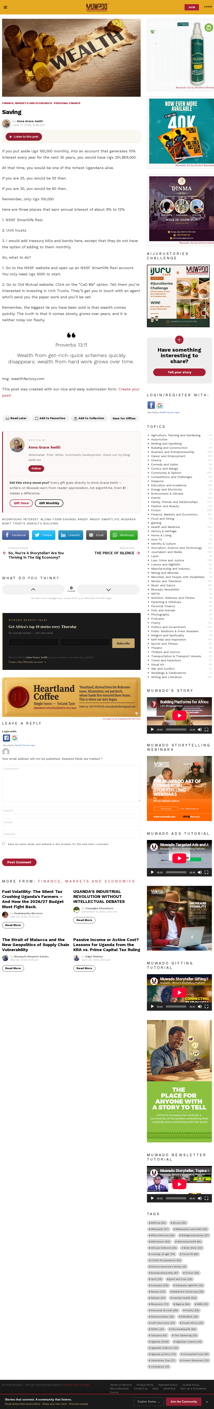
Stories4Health (183, 1329)
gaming (181, 522)
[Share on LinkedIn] (23, 407)
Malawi (158, 1297)
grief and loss (180, 1279)
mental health (184, 1297)
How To (181, 539)
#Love (179, 1222)
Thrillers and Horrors (181, 652)
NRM (202, 1304)
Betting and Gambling (181, 443)
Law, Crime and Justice (181, 560)
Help (155, 1388)
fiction (192, 1272)
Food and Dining (181, 518)
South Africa (192, 1322)
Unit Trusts (14, 523)
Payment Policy (167, 1384)
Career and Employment (181, 456)
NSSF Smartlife (105, 519)
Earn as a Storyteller (194, 1388)
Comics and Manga (181, 468)
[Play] (152, 729)
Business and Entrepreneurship (181, 452)
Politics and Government (181, 627)
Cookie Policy (190, 1384)
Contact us (141, 1388)
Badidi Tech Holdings (77, 1384)
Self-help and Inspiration (181, 639)
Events (181, 497)
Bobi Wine (193, 1247)
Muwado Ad (109, 719)
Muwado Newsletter (181, 589)
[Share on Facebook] (6, 407)
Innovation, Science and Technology (181, 547)
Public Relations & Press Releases (181, 631)
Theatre (181, 647)
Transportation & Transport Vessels (181, 656)
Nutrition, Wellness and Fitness (181, 597)
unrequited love (196, 1354)
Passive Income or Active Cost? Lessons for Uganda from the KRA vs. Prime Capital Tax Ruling (106, 944)
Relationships (162, 1316)
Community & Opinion (181, 472)
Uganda (129, 519)
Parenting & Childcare (181, 602)
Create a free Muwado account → (27, 662)
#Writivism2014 (189, 1241)
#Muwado (160, 1229)
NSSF (84, 519)
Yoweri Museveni (195, 1360)
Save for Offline (124, 418)
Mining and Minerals (181, 572)
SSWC (157, 1329)
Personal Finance (181, 606)
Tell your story (179, 372)
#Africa (158, 1222)
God (156, 1279)
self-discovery (163, 1322)
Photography (181, 614)
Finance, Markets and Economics (86, 881)
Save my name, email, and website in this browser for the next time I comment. (58, 844)
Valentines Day (163, 1360)
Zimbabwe (160, 1366)
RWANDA (189, 1316)
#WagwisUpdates (195, 1235)
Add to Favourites (52, 418)
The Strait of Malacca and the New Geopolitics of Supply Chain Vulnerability (35, 944)
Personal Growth (164, 1310)
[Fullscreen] (206, 729)
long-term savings (59, 519)
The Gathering (185, 1335)
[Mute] (200, 729)
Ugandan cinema (189, 1341)
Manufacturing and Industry (181, 568)
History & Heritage (181, 531)
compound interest (21, 519)
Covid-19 (190, 1254)
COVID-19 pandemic (166, 1260)
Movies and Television (181, 581)
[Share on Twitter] (14, 407)
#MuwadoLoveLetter (191, 1229)
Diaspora (181, 481)
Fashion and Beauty (181, 506)
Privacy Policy (145, 1384)
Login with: (9, 731)
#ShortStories (162, 1235)
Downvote (108, 589)
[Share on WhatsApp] (41, 407)
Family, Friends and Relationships (181, 502)
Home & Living (181, 535)
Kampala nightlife (189, 1285)
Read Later (18, 418)
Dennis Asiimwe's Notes (168, 1266)
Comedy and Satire (181, 464)
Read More (13, 925)
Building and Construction (181, 447)
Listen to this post (26, 136)
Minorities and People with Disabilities (181, 577)
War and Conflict (181, 668)
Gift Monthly (49, 503)
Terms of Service (121, 1384)
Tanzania (159, 1335)
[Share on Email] (32, 407)
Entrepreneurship (164, 1272)
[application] (179, 715)
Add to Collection (91, 418)
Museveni (159, 1304)
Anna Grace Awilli (44, 447)
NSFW (181, 593)
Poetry (181, 622)
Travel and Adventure (181, 660)
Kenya (158, 1291)
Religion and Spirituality (181, 635)
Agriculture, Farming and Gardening (181, 435)
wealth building (43, 523)
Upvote (33, 589)
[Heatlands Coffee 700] (71, 716)
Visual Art (181, 664)
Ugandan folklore (164, 1347)
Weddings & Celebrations (181, 672)
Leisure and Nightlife (181, 564)
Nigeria (183, 1304)
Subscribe (123, 643)
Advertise (169, 1388)
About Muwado (119, 1388)
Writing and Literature (181, 677)
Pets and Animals (181, 610)
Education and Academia (181, 485)
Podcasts (181, 618)
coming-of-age (163, 1254)
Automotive (181, 439)
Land (181, 556)
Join (191, 7)
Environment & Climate (181, 493)
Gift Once (21, 503)
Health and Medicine (181, 527)
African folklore (164, 1247)
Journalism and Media (181, 552)
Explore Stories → (149, 1401)
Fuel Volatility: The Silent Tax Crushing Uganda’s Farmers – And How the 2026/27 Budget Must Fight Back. (33, 899)
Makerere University (188, 1291)
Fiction (181, 510)
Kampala (159, 1285)
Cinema (181, 460)
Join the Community (184, 1401)
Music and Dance (181, 585)
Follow (36, 468)
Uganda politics (163, 1354)
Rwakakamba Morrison (129, 719)
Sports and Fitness (181, 643)
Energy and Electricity (181, 489)
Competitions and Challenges (181, 477)
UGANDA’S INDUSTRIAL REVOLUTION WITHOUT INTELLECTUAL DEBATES (99, 896)
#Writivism (160, 1241)
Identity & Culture (181, 543)
